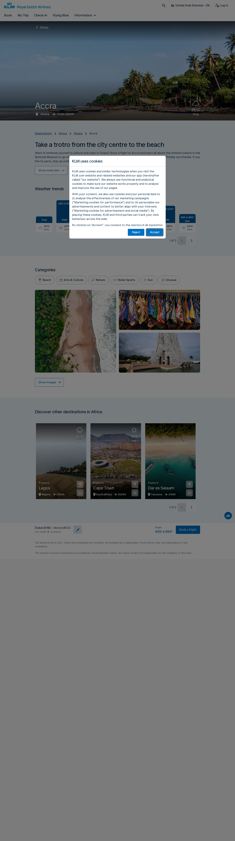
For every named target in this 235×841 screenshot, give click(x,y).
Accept (154, 232)
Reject (136, 232)
